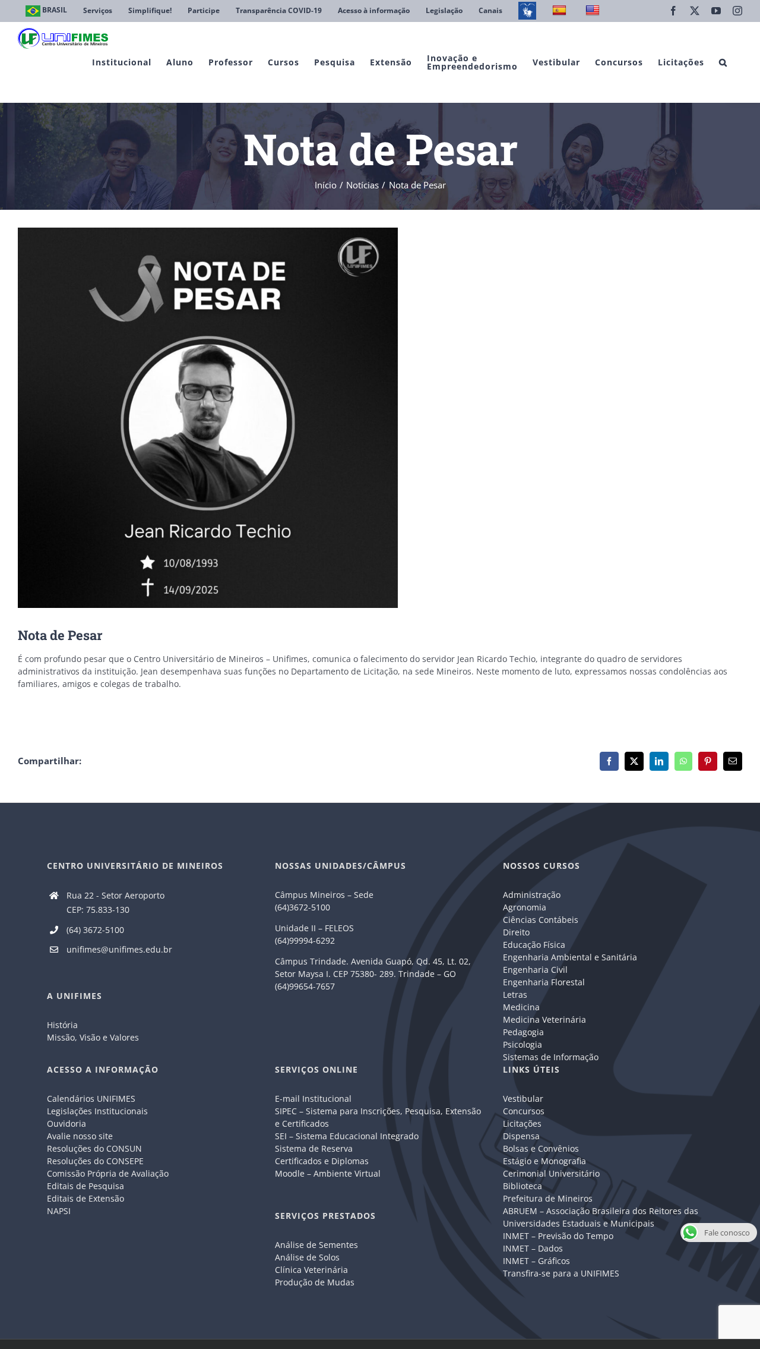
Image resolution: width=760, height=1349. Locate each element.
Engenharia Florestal (544, 982)
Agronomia (524, 907)
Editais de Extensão (85, 1198)
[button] (723, 62)
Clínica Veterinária (311, 1269)
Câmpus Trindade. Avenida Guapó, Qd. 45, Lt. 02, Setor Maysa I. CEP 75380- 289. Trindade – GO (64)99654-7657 (373, 974)
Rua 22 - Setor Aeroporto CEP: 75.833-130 (115, 902)
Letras (515, 994)
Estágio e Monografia (544, 1161)
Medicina (521, 1007)
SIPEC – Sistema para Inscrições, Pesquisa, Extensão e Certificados (378, 1117)
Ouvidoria (66, 1123)
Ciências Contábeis (540, 919)
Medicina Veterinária (544, 1019)
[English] (594, 11)
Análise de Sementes (316, 1244)
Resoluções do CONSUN (94, 1148)
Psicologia (522, 1044)
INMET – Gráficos (536, 1260)
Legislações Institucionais (97, 1111)
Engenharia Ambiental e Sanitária (570, 957)
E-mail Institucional (313, 1098)
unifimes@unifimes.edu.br (119, 949)
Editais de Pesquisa (85, 1186)
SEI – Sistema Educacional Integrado (347, 1136)
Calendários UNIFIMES (91, 1098)
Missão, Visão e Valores (93, 1037)
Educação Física (534, 944)
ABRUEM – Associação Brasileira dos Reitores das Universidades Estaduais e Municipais (600, 1217)
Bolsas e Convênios (541, 1148)
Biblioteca (522, 1186)
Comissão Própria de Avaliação (108, 1173)
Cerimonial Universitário (551, 1173)
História (62, 1024)
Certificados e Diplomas (322, 1161)
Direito (516, 932)
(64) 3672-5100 (95, 929)
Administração (531, 894)
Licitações (522, 1123)
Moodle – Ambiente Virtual (328, 1173)
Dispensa (521, 1136)
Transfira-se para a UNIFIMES (561, 1273)
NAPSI (60, 1210)
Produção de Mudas (314, 1282)
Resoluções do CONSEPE (95, 1161)
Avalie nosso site (80, 1136)
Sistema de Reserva (314, 1148)
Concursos (523, 1111)
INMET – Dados (533, 1248)
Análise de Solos (307, 1257)
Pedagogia (523, 1032)
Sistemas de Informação (550, 1057)
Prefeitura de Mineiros (548, 1198)
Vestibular (523, 1098)
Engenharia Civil (535, 969)
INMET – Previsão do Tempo (558, 1235)
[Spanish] (560, 11)
